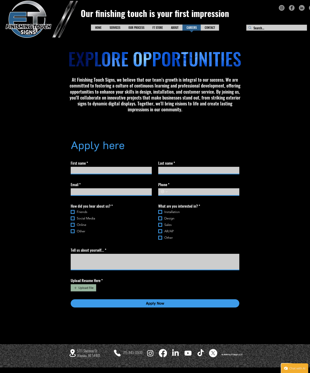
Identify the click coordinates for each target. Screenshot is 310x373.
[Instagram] (282, 8)
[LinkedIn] (302, 8)
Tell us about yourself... (88, 250)
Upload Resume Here (87, 280)
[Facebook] (292, 8)
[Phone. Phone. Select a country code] (164, 191)
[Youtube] (188, 353)
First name (79, 163)
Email (76, 184)
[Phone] (117, 353)
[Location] (72, 353)
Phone (164, 184)
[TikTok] (200, 353)
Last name (166, 163)
